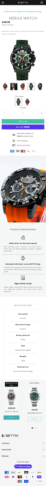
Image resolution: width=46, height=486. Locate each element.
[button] (41, 2)
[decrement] (4, 113)
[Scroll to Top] (42, 474)
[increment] (41, 113)
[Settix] (23, 2)
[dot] (32, 428)
